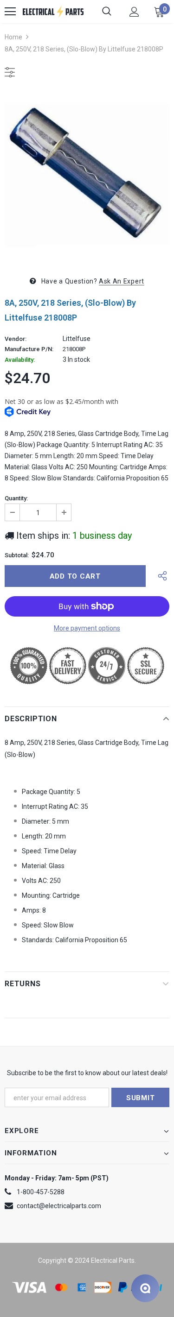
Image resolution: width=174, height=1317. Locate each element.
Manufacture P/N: (29, 349)
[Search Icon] (106, 11)
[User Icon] (134, 12)
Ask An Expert (121, 281)
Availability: (20, 360)
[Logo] (53, 12)
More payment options (87, 628)
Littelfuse (76, 338)
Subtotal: (17, 555)
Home (13, 37)
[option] (87, 175)
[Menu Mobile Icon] (10, 11)
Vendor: (15, 339)
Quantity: (16, 498)
